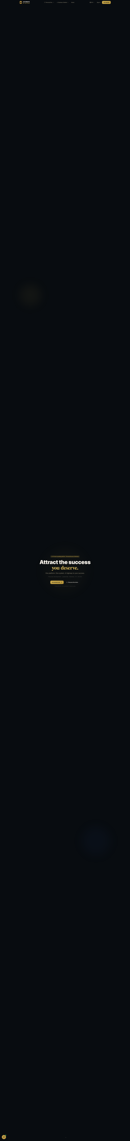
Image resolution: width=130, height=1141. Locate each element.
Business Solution (62, 2)
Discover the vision (73, 582)
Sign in (98, 2)
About (72, 2)
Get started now (56, 582)
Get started (106, 2)
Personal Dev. (49, 2)
